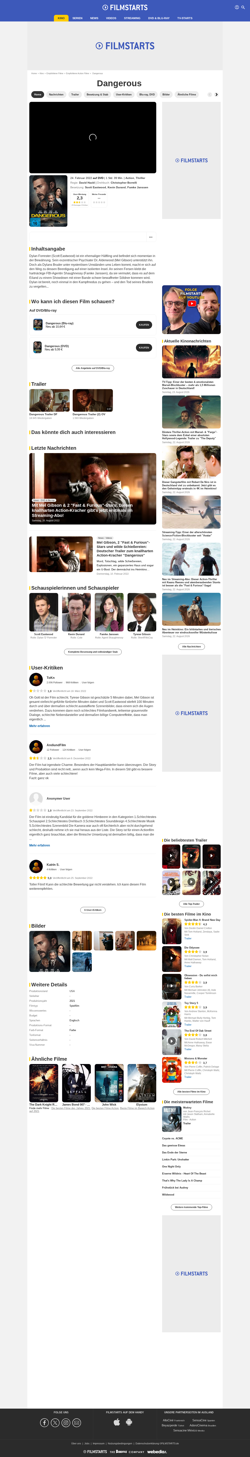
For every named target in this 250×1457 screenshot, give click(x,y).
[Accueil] (125, 7)
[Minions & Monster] (171, 1070)
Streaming (132, 18)
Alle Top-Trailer (191, 904)
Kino (61, 18)
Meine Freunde (99, 194)
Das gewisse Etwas (173, 1145)
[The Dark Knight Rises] (43, 1083)
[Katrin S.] (36, 866)
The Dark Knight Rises (44, 1104)
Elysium (141, 1104)
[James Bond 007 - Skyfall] (76, 1083)
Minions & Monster (195, 1058)
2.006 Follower (55, 682)
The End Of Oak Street (197, 1030)
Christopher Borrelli (124, 182)
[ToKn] (36, 679)
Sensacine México (185, 1430)
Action (129, 178)
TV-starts (184, 18)
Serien (77, 18)
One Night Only (171, 1166)
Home (34, 73)
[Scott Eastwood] (43, 612)
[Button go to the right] (216, 94)
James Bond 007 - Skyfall (79, 1104)
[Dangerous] (48, 201)
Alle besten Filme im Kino (191, 1091)
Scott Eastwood (95, 187)
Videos (111, 18)
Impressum (98, 1443)
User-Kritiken (47, 668)
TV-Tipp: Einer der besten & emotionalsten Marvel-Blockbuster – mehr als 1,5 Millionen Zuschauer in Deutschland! (188, 385)
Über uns (76, 1443)
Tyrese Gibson (142, 634)
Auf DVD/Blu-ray (43, 310)
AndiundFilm (56, 745)
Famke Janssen (137, 187)
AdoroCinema (198, 1425)
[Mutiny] (171, 1119)
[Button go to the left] (209, 94)
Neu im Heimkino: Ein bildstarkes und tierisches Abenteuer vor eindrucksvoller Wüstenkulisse (191, 631)
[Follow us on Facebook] (45, 1422)
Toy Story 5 (191, 1003)
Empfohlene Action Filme (77, 73)
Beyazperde (169, 1425)
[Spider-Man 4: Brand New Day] (171, 931)
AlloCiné (168, 1420)
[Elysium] (142, 1083)
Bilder (38, 926)
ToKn (51, 677)
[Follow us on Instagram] (66, 1422)
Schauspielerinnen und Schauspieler (75, 588)
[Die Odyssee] (171, 959)
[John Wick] (109, 1083)
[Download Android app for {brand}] (131, 1421)
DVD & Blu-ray (159, 18)
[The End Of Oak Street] (171, 1042)
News (94, 18)
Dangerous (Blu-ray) (59, 323)
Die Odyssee (191, 947)
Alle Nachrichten (191, 646)
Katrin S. (53, 864)
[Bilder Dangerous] (49, 951)
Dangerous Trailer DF (43, 414)
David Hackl (87, 182)
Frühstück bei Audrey (175, 1187)
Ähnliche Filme (49, 1059)
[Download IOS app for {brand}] (119, 1421)
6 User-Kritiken (92, 910)
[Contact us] (77, 1422)
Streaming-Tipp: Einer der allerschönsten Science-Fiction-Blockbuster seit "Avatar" (187, 534)
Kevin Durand (117, 187)
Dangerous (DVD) (57, 346)
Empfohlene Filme (54, 73)
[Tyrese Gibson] (142, 612)
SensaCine (199, 1420)
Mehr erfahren (39, 726)
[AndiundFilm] (36, 747)
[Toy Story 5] (171, 1014)
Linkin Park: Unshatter (175, 1159)
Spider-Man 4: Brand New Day (202, 919)
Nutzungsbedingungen (120, 1443)
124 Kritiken (69, 750)
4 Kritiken (52, 869)
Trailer (38, 384)
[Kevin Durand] (76, 612)
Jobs (86, 1443)
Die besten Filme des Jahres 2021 (70, 1108)
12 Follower (53, 750)
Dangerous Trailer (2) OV (89, 414)
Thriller (140, 178)
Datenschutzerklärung (147, 1443)
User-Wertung (79, 194)
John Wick (109, 1104)
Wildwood (168, 1194)
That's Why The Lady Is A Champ (182, 1180)
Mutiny (187, 1107)
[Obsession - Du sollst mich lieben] (171, 987)
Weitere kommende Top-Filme (191, 1207)
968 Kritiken (72, 682)
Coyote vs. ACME (172, 1138)
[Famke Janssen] (109, 612)
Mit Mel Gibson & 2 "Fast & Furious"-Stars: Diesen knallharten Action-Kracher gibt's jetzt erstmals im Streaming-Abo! (82, 510)
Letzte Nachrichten (53, 448)
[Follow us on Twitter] (56, 1422)
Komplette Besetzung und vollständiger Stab (93, 652)
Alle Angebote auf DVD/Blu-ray (93, 368)
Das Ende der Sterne (174, 1152)
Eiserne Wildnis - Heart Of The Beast (184, 1173)
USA (72, 991)
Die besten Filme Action (105, 1108)
